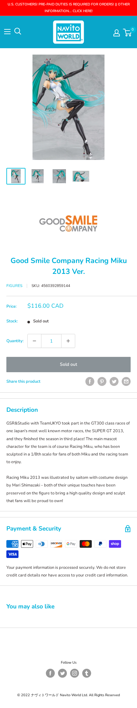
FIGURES (14, 285)
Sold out (68, 364)
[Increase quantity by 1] (68, 341)
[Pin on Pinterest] (101, 381)
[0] (128, 32)
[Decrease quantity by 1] (34, 341)
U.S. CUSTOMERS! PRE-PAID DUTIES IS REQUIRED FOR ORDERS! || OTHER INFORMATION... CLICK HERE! (69, 7)
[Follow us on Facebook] (50, 673)
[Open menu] (7, 31)
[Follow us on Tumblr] (86, 673)
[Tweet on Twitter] (114, 381)
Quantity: (15, 341)
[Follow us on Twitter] (62, 673)
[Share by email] (126, 381)
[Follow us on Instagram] (74, 673)
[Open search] (17, 31)
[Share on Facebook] (89, 381)
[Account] (116, 32)
